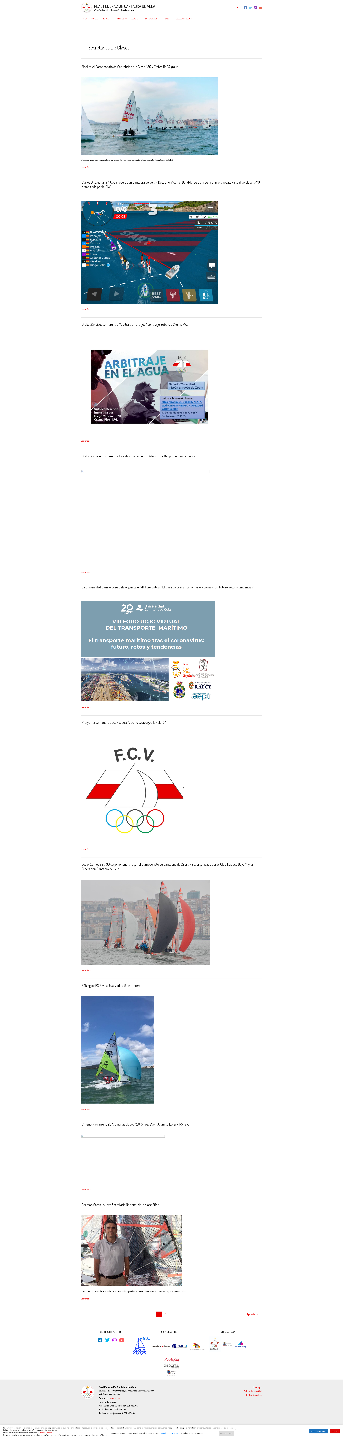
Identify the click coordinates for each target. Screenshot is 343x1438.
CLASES (107, 72)
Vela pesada (177, 196)
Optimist (86, 732)
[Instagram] (255, 8)
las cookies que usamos (169, 1433)
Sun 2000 (184, 465)
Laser (234, 728)
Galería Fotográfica (148, 72)
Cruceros (137, 462)
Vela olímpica (167, 333)
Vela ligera (201, 72)
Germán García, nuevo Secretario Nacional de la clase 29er (120, 1204)
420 (101, 72)
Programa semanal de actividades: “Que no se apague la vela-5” (124, 722)
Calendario (112, 193)
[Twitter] (250, 8)
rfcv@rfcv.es (114, 1398)
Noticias (95, 18)
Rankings (120, 18)
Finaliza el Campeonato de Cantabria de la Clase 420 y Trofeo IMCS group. (130, 66)
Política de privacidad (253, 1391)
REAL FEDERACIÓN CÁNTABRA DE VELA (124, 6)
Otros (125, 196)
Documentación (139, 193)
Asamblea (101, 193)
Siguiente (252, 1314)
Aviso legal (257, 1387)
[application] (111, 19)
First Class (209, 462)
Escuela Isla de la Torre (167, 193)
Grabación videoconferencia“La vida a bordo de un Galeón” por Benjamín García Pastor (138, 456)
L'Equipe (227, 728)
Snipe (163, 732)
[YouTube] (260, 8)
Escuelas (134, 72)
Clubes (115, 72)
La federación (151, 18)
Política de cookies (254, 1394)
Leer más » (85, 166)
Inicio (85, 18)
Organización (115, 196)
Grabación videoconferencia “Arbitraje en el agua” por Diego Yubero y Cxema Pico (135, 324)
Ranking (170, 72)
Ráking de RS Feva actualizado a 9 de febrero (111, 985)
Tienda (166, 18)
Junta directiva (244, 193)
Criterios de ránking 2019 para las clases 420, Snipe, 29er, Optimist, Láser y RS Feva (135, 1124)
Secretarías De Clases (185, 72)
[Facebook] (245, 8)
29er (98, 728)
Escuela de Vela (183, 18)
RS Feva (121, 732)
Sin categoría (164, 196)
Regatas (106, 18)
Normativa (87, 196)
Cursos (128, 193)
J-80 (233, 193)
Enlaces (152, 193)
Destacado (124, 72)
